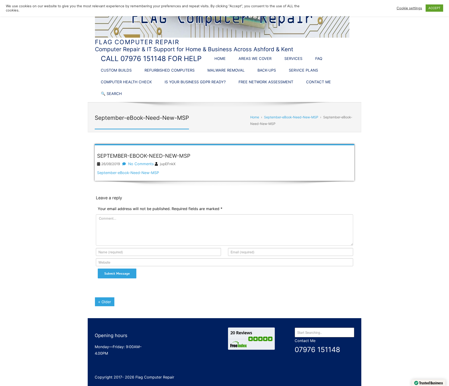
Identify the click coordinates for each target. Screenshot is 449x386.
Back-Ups (266, 70)
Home (220, 58)
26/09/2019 (110, 164)
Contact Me (318, 82)
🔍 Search (111, 93)
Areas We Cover (255, 58)
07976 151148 (317, 349)
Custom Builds (116, 70)
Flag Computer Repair (137, 42)
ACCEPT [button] (434, 8)
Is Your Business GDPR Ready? (195, 82)
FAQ (318, 58)
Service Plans (303, 70)
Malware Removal (226, 70)
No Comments (141, 163)
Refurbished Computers (170, 70)
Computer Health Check (126, 82)
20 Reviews (241, 333)
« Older (104, 301)
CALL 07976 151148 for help (151, 58)
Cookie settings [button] (409, 8)
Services (293, 58)
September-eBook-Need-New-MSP (128, 172)
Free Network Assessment (266, 82)
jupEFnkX (168, 164)
